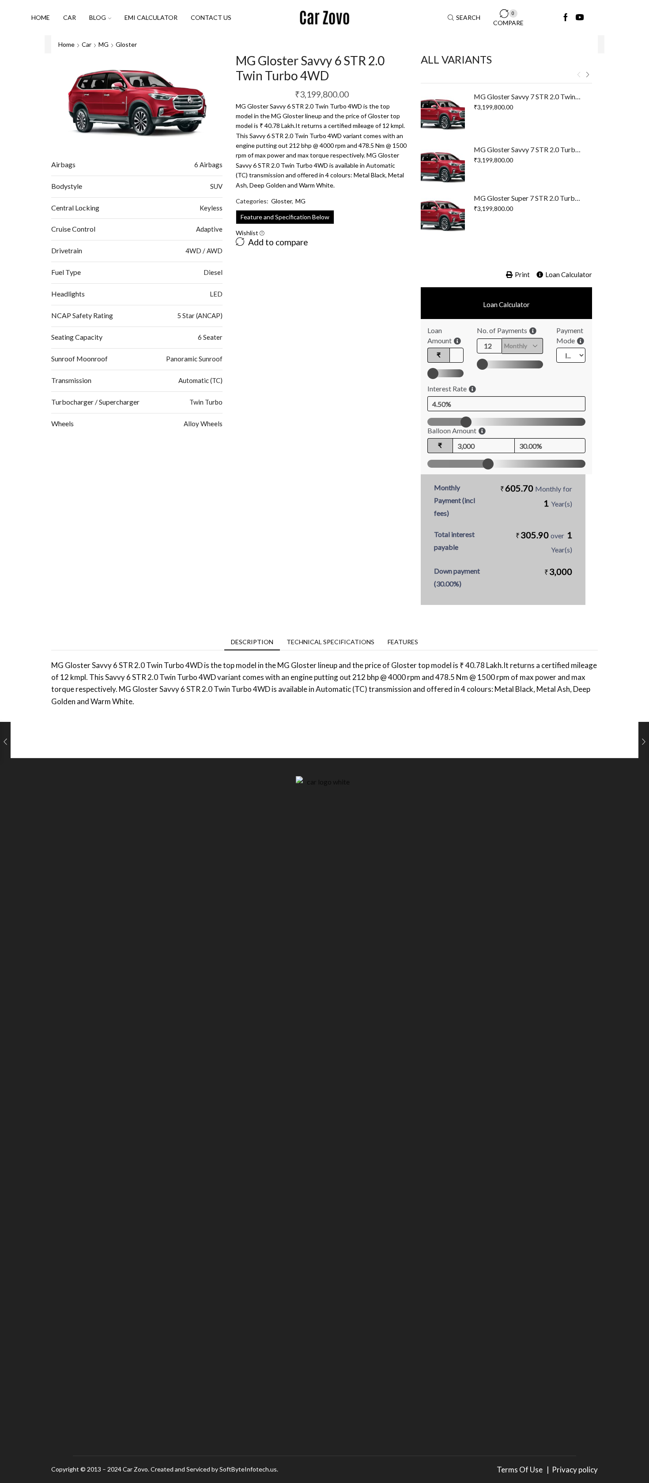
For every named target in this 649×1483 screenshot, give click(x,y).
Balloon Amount (451, 430)
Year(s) (561, 503)
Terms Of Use (521, 1469)
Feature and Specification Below (285, 217)
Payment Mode (569, 335)
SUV (216, 186)
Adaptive (209, 229)
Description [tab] (252, 642)
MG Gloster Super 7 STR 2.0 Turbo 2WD (527, 198)
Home (40, 17)
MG (103, 44)
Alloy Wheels (203, 424)
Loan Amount (439, 335)
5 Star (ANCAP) (200, 315)
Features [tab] (403, 642)
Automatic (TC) (200, 380)
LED (216, 294)
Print (522, 274)
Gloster (126, 44)
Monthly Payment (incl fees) (454, 500)
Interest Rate (447, 388)
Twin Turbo (206, 402)
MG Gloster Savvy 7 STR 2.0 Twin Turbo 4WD (527, 96)
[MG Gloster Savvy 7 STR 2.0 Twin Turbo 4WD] (443, 114)
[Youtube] (580, 17)
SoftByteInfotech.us (248, 1469)
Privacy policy (575, 1469)
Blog (97, 17)
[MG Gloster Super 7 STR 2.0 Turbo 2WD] (443, 215)
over (544, 541)
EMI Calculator (151, 17)
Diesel (213, 272)
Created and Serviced (180, 1469)
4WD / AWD (204, 251)
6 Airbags (208, 165)
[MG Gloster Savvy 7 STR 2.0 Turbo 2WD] (443, 167)
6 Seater (210, 337)
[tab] (252, 642)
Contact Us (211, 17)
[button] (578, 75)
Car (69, 17)
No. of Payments (502, 330)
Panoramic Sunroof (194, 359)
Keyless (211, 208)
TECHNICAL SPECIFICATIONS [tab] (330, 642)
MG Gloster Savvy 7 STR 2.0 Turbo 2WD (527, 149)
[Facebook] (566, 17)
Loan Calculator (568, 274)
